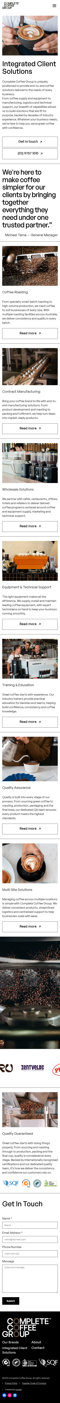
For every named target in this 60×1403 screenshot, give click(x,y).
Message (8, 1261)
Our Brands (10, 1342)
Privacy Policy (11, 1383)
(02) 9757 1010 (28, 153)
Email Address (12, 1232)
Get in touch (28, 141)
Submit (11, 1301)
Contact (38, 1348)
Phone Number (12, 1247)
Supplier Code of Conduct (34, 1383)
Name (7, 1218)
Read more (28, 333)
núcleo (19, 1389)
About (36, 1342)
